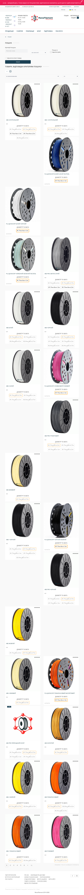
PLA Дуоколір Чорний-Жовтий (55, 540)
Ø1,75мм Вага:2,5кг (29, 133)
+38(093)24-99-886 (8, 17)
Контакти (76, 6)
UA (72, 9)
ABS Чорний (49, 328)
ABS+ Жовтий (10, 797)
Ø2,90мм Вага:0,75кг (61, 133)
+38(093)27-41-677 (8, 25)
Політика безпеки (45, 877)
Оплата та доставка (54, 6)
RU (75, 9)
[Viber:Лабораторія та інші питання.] (14, 21)
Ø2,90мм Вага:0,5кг (22, 138)
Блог (39, 31)
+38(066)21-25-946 (8, 21)
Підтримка (48, 31)
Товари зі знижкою (29, 881)
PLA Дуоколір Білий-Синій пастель (57, 174)
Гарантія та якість (66, 6)
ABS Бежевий (10, 490)
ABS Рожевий (49, 851)
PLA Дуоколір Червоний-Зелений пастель (21, 274)
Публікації (30, 31)
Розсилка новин (42, 881)
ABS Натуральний (12, 120)
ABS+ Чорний (10, 540)
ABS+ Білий (10, 386)
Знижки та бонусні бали (31, 877)
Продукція (9, 31)
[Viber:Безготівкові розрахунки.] (14, 25)
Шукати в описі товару (14, 58)
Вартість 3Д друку (42, 879)
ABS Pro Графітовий (52, 436)
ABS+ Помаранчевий (13, 851)
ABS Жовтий (10, 643)
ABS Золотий (49, 743)
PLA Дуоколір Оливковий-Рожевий (57, 386)
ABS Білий (9, 328)
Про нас (63, 9)
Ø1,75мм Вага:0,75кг (68, 445)
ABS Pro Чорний (50, 589)
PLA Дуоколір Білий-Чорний (16, 224)
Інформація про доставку (38, 875)
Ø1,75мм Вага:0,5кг (15, 129)
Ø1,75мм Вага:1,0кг (16, 133)
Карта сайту (52, 879)
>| (31, 865)
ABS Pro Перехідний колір (15, 743)
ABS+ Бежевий (11, 693)
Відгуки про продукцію (30, 883)
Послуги (59, 31)
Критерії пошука (10, 47)
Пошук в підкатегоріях (56, 51)
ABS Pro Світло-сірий (52, 274)
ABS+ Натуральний (51, 120)
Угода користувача (29, 879)
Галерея (20, 31)
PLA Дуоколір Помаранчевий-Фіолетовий (60, 693)
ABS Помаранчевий (51, 797)
